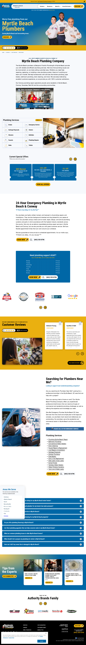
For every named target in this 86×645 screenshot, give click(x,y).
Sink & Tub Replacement (56, 458)
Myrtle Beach (21, 52)
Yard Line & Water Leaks (56, 469)
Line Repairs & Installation (56, 450)
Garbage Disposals (54, 452)
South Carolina (14, 52)
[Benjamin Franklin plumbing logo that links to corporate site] (6, 6)
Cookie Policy (11, 637)
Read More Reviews (74, 363)
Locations (8, 52)
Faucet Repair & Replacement (57, 448)
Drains (46, 579)
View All (38, 120)
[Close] (45, 633)
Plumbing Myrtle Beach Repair (58, 439)
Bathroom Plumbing (54, 441)
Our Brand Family (41, 627)
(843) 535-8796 (52, 10)
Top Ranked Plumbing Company (44, 1)
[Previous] (70, 159)
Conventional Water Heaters (57, 443)
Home (3, 52)
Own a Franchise (27, 630)
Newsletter (40, 630)
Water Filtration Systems (56, 467)
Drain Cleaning (53, 446)
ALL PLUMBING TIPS (8, 576)
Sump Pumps (52, 462)
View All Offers (43, 184)
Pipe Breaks (52, 456)
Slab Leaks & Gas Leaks (56, 460)
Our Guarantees (41, 625)
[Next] (75, 159)
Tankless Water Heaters (55, 465)
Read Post (48, 582)
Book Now (77, 6)
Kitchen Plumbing (54, 454)
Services (25, 625)
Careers (25, 627)
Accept (41, 641)
